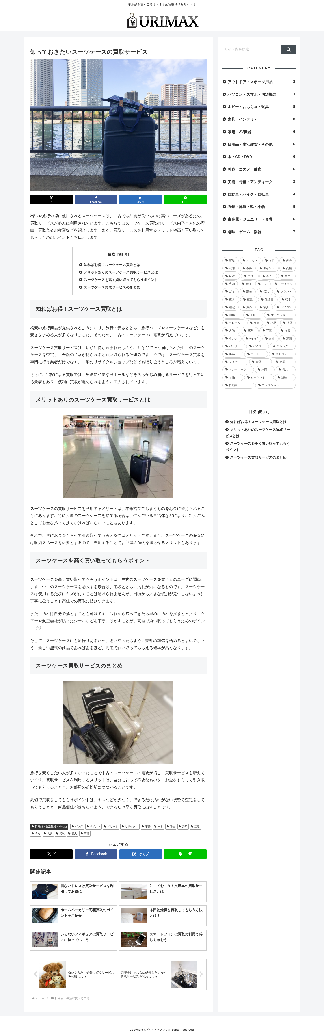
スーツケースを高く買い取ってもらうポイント (121, 280)
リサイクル (131, 826)
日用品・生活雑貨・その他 (51, 826)
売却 (184, 826)
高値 (86, 833)
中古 (160, 826)
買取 (62, 833)
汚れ (37, 833)
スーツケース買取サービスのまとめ (112, 287)
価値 (172, 826)
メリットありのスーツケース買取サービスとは (121, 272)
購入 (74, 833)
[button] (288, 49)
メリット (112, 826)
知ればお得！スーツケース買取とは (112, 265)
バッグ (79, 826)
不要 (148, 826)
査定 (197, 826)
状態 (49, 833)
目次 (112, 254)
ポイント (95, 826)
